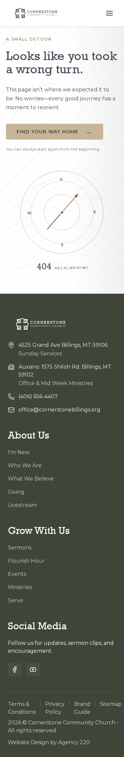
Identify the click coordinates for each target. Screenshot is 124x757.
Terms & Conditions (22, 708)
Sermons (19, 547)
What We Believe (31, 479)
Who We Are (25, 465)
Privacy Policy (54, 708)
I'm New (18, 452)
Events (17, 574)
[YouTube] (33, 669)
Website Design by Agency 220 (49, 742)
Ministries (20, 587)
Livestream (22, 505)
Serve (15, 600)
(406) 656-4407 (38, 396)
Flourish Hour (26, 561)
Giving (16, 492)
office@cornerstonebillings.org (60, 410)
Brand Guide (82, 708)
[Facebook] (14, 669)
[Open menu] (109, 13)
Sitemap (111, 704)
